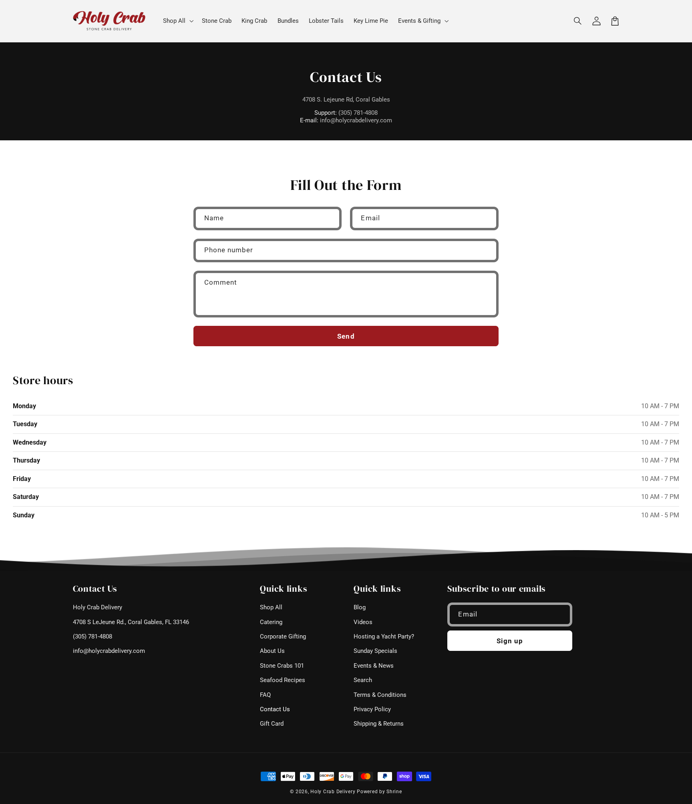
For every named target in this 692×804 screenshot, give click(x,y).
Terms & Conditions (380, 694)
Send (345, 336)
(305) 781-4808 (358, 112)
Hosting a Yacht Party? (384, 636)
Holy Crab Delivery (97, 607)
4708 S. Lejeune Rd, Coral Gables (346, 99)
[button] (578, 21)
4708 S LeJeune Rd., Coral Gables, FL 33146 (131, 622)
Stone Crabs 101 (282, 665)
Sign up (510, 641)
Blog (360, 607)
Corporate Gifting (283, 636)
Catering (271, 622)
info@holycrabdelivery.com (356, 120)
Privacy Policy (372, 709)
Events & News (374, 665)
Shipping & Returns (379, 723)
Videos (363, 622)
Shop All (271, 607)
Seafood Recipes (282, 680)
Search (363, 680)
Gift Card (272, 723)
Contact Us (275, 709)
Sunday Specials (375, 650)
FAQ (265, 694)
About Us (272, 650)
